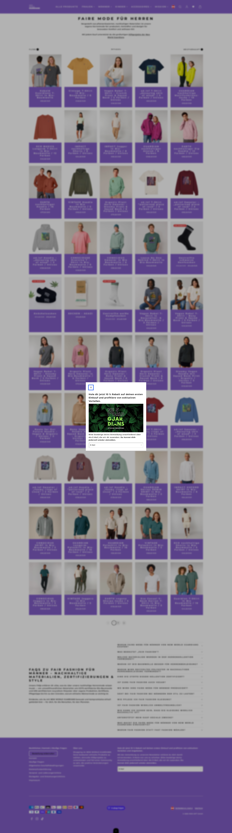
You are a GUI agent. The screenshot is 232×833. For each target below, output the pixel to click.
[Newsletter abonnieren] (141, 445)
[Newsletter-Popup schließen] (91, 387)
